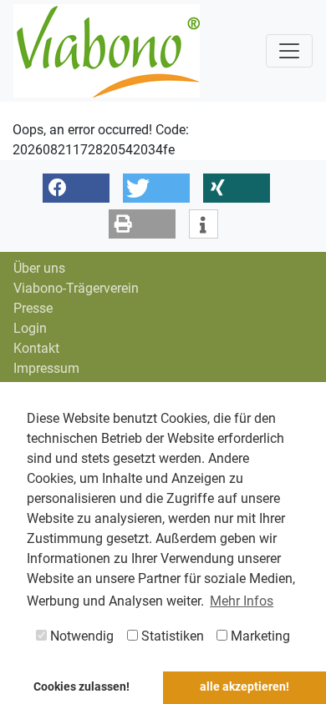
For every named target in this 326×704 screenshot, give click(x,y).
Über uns (39, 268)
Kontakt (36, 348)
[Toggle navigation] (289, 51)
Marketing (258, 636)
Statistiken (171, 636)
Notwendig (80, 636)
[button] (76, 188)
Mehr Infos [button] (241, 601)
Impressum (46, 368)
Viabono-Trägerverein (76, 288)
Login (30, 328)
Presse (33, 308)
